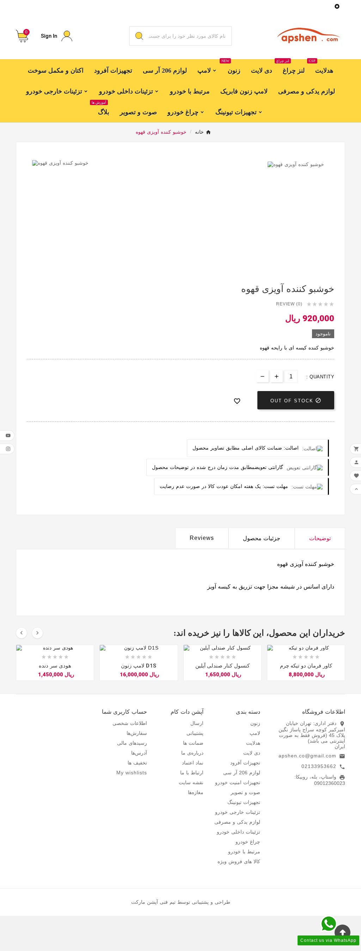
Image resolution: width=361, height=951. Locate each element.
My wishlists (131, 772)
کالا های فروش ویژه (239, 861)
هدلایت (253, 743)
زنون (255, 723)
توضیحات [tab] (320, 538)
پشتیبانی (194, 733)
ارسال (196, 723)
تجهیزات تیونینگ (243, 802)
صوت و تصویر (245, 792)
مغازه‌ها (195, 792)
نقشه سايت (191, 782)
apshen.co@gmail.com (307, 755)
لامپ (255, 733)
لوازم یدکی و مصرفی (237, 822)
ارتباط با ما (191, 772)
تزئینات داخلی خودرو (238, 832)
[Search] (139, 36)
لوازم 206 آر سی (241, 772)
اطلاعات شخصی (129, 723)
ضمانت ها (193, 743)
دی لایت (251, 753)
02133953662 (318, 766)
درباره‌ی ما (192, 753)
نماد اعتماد (192, 763)
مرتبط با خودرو (244, 851)
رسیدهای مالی (132, 743)
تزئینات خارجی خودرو (237, 812)
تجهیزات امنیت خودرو (237, 782)
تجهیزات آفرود (245, 763)
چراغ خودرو (247, 842)
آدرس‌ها (139, 753)
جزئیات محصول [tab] (261, 538)
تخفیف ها (137, 763)
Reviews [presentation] (202, 538)
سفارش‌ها (137, 733)
